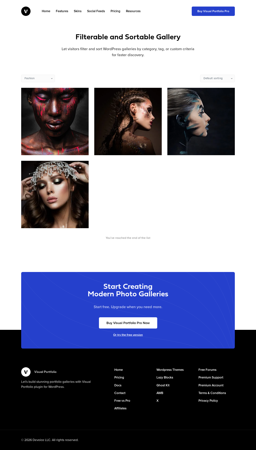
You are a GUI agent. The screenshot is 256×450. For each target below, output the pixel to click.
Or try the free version (128, 334)
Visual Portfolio (45, 372)
